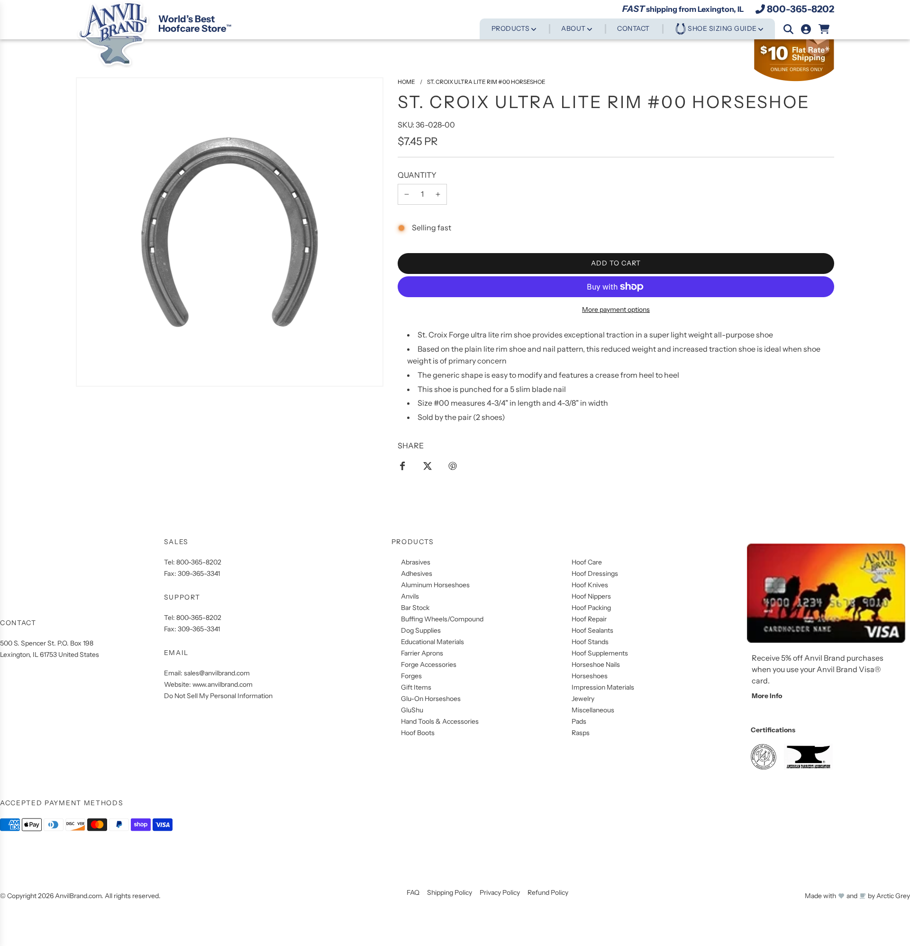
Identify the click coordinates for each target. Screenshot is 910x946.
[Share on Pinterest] (452, 465)
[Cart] (824, 29)
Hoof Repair (589, 619)
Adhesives (416, 573)
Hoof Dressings (595, 573)
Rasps (581, 732)
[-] (406, 194)
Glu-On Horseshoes (431, 698)
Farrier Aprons (422, 653)
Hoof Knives (590, 585)
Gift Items (416, 687)
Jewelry (583, 698)
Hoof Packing (591, 607)
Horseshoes (590, 676)
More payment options (616, 309)
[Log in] (806, 29)
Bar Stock (415, 607)
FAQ (413, 892)
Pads (579, 721)
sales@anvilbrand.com (217, 673)
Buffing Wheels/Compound (442, 619)
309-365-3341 (199, 573)
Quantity (417, 175)
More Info (767, 695)
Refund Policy (548, 892)
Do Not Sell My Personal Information (218, 695)
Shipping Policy (449, 892)
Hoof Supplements (600, 653)
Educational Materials (432, 641)
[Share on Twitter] (427, 465)
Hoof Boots (418, 732)
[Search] (788, 29)
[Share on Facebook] (402, 465)
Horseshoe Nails (596, 664)
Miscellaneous (593, 710)
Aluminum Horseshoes (435, 585)
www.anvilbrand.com (222, 684)
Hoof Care (587, 562)
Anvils (410, 596)
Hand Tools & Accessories (440, 721)
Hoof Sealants (592, 630)
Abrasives (415, 562)
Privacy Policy (500, 892)
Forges (411, 676)
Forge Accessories (428, 664)
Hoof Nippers (591, 596)
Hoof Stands (590, 641)
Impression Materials (603, 687)
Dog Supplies (421, 630)
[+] (437, 194)
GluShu (412, 710)
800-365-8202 (800, 9)
